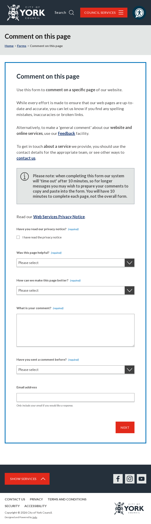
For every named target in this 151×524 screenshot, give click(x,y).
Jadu (34, 517)
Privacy (36, 499)
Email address (27, 387)
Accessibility (35, 506)
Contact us (15, 499)
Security (12, 506)
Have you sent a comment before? (48, 359)
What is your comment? (40, 308)
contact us (26, 158)
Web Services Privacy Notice (59, 216)
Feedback (66, 133)
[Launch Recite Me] (139, 13)
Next (125, 427)
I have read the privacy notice (42, 237)
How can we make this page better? (49, 280)
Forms (21, 46)
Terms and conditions (67, 499)
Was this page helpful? (39, 252)
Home (9, 46)
